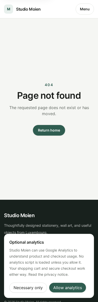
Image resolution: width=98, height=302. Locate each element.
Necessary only (28, 287)
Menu (85, 9)
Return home (49, 130)
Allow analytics (67, 287)
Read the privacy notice (48, 274)
